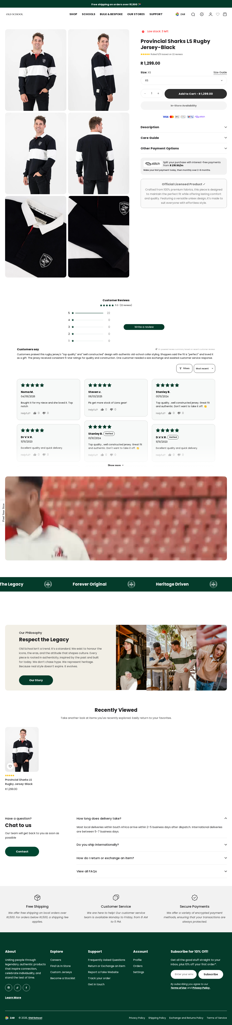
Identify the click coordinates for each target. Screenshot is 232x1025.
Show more (114, 465)
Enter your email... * (184, 974)
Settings (138, 972)
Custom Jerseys (61, 972)
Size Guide (220, 72)
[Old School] (14, 14)
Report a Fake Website (103, 972)
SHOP (73, 14)
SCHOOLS (88, 14)
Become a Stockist (62, 978)
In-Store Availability (184, 105)
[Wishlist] (218, 14)
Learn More (13, 998)
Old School (35, 1018)
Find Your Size (3, 512)
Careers (55, 960)
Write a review (144, 327)
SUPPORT (156, 14)
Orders (137, 966)
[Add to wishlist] (10, 766)
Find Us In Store (60, 966)
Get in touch (96, 984)
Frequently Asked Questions (106, 960)
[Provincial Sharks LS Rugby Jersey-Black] (22, 749)
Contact (22, 852)
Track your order (99, 978)
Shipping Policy (157, 1018)
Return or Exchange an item (106, 966)
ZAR (182, 14)
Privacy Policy (137, 1018)
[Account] (210, 14)
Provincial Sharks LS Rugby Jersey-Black (19, 782)
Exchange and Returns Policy (186, 1018)
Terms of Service (217, 1018)
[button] (146, 54)
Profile (137, 960)
